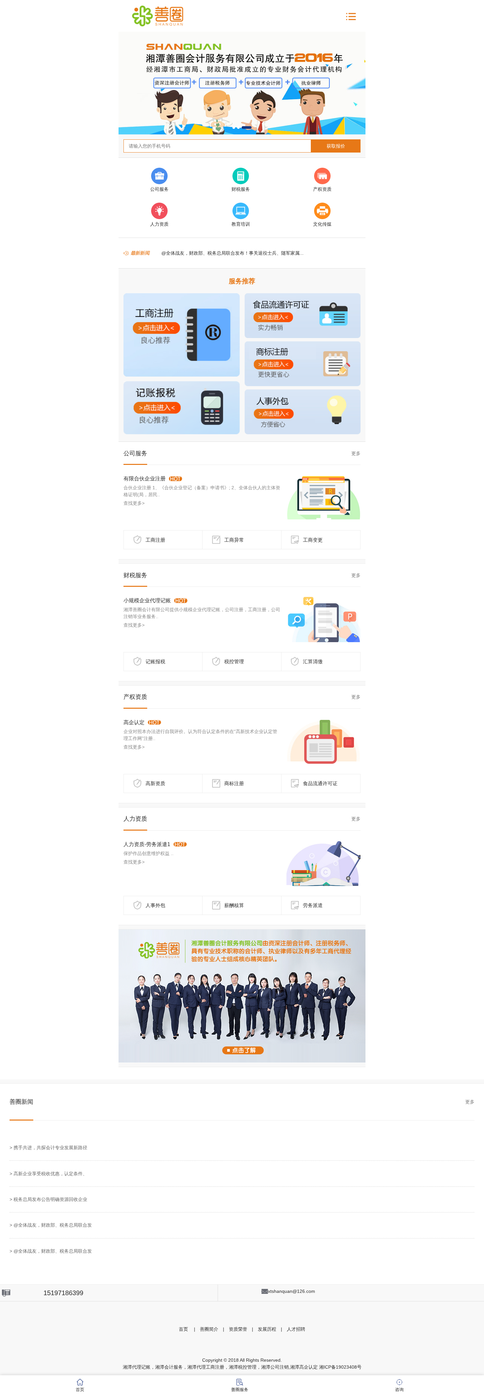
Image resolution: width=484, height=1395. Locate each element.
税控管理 (234, 661)
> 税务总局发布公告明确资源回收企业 (48, 1199)
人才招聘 (296, 1329)
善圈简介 (209, 1329)
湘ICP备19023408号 (340, 1367)
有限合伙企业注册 (144, 478)
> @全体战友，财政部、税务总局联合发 (51, 1225)
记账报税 (155, 661)
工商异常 (234, 540)
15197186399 (63, 1292)
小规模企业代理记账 (147, 600)
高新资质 (155, 783)
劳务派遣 (313, 905)
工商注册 (155, 540)
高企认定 (134, 722)
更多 (356, 453)
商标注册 (234, 783)
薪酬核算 (234, 905)
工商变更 (313, 540)
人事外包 (155, 905)
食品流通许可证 (320, 783)
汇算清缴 (313, 661)
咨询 (399, 1389)
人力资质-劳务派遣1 (146, 844)
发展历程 (267, 1329)
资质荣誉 (238, 1329)
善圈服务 (239, 1389)
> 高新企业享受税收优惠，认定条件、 (48, 1173)
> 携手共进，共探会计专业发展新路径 (48, 1147)
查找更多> (134, 503)
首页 (183, 1329)
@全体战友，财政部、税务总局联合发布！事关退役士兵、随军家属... (232, 253)
